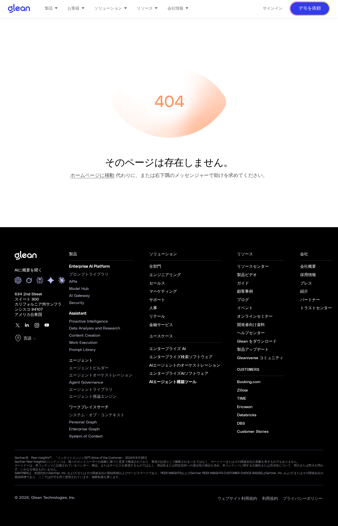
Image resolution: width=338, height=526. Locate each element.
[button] (26, 338)
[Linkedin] (27, 325)
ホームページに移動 (92, 175)
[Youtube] (47, 325)
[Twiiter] (17, 325)
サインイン (273, 8)
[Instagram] (37, 325)
